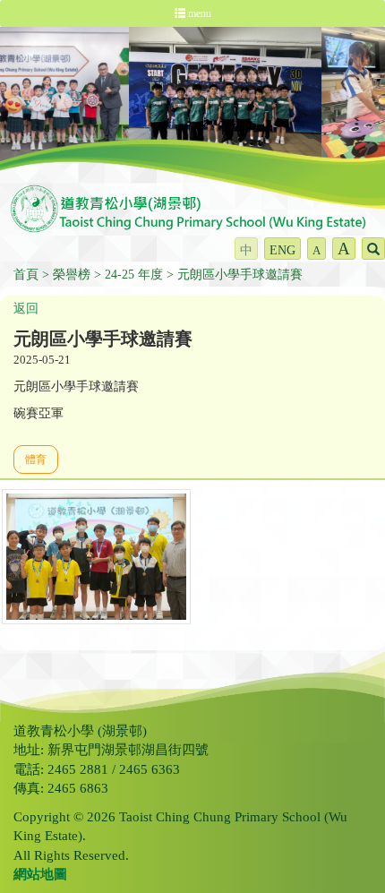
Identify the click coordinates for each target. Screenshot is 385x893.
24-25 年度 (134, 274)
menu (198, 13)
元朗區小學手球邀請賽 (240, 274)
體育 (36, 459)
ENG (282, 250)
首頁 (25, 274)
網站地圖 (40, 874)
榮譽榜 (71, 274)
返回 (25, 308)
